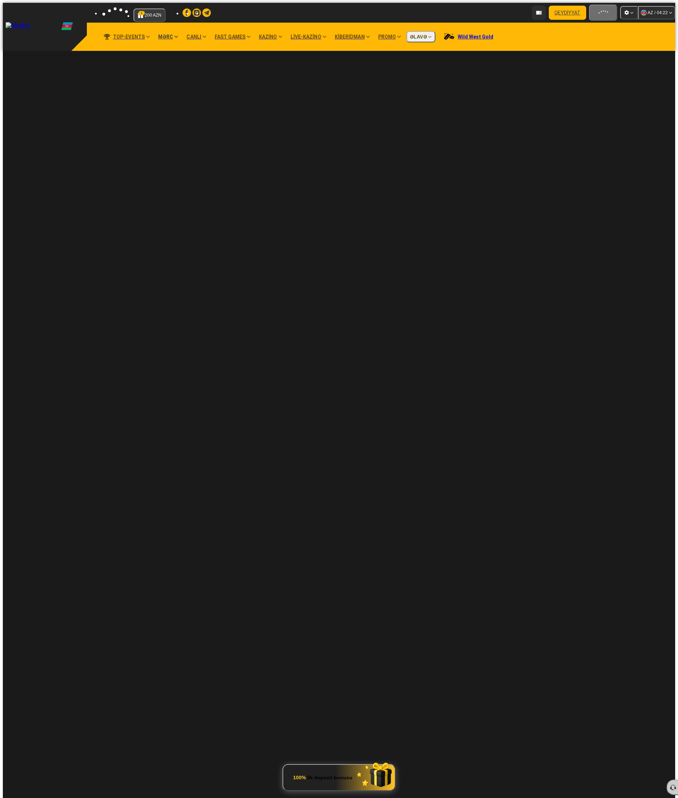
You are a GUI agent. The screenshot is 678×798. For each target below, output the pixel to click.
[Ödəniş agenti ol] (539, 13)
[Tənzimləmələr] (629, 12)
